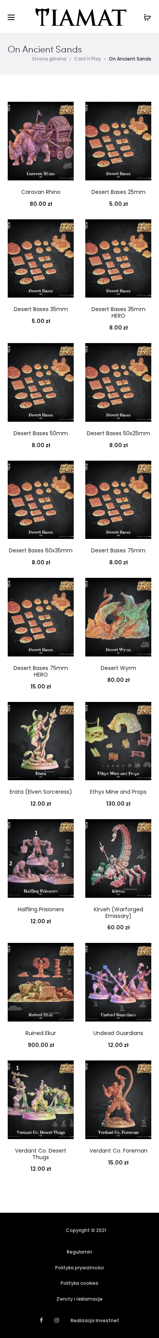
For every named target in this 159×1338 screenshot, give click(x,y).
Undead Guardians (118, 1033)
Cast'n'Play (87, 59)
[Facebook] (41, 1320)
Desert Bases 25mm (118, 192)
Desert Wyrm (118, 668)
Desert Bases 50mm (41, 433)
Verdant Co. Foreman (118, 1151)
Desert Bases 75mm (118, 550)
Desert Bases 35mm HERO (118, 312)
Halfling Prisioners (41, 909)
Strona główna (49, 59)
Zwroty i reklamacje (79, 1299)
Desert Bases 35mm (41, 309)
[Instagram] (56, 1320)
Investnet (107, 1320)
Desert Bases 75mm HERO (41, 671)
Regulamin (79, 1252)
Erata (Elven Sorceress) (41, 792)
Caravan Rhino (41, 192)
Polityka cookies (79, 1283)
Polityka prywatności (79, 1267)
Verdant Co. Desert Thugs (40, 1154)
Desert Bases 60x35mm (41, 550)
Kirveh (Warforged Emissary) (118, 912)
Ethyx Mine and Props (118, 792)
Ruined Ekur (40, 1033)
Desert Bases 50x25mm (118, 433)
